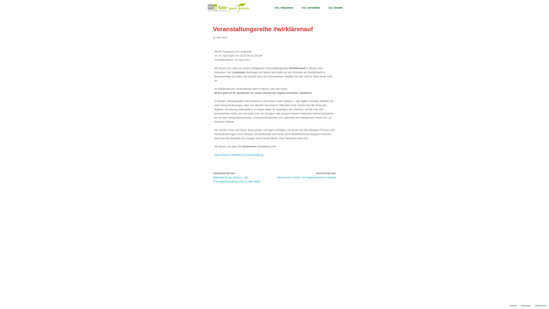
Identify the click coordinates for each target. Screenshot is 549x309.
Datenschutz (540, 305)
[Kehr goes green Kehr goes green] (229, 8)
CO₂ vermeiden (311, 7)
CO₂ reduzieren (284, 7)
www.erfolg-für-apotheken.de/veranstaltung (238, 154)
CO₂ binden (336, 7)
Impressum (526, 305)
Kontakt (513, 305)
